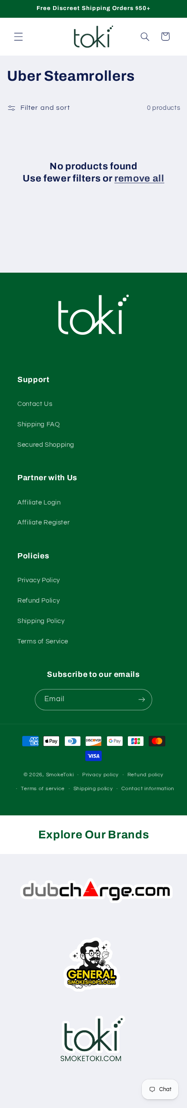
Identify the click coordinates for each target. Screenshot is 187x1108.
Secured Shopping (45, 445)
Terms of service (43, 788)
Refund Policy (38, 600)
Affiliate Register (43, 522)
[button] (18, 36)
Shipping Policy (40, 621)
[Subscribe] (142, 699)
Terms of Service (42, 641)
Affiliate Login (38, 502)
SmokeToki (60, 774)
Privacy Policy (38, 580)
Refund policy (145, 774)
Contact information (147, 788)
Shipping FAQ (38, 424)
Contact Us (34, 404)
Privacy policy (100, 774)
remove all (139, 178)
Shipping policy (93, 788)
